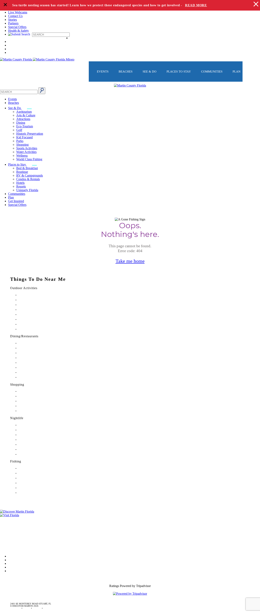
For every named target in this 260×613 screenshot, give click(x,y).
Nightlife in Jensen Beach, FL (32, 445)
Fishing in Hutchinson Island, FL (33, 478)
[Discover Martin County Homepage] (130, 85)
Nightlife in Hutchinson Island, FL (34, 435)
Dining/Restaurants (24, 336)
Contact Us (15, 16)
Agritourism (24, 111)
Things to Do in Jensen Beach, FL (34, 315)
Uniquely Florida (27, 190)
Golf (19, 130)
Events (102, 71)
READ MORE (196, 5)
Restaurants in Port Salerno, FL (32, 377)
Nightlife (16, 418)
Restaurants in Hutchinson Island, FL (35, 358)
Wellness (22, 155)
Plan (236, 71)
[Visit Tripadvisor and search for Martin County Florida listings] (130, 593)
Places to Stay (179, 71)
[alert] (130, 5)
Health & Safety (18, 30)
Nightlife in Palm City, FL (30, 449)
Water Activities (26, 152)
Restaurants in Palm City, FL (31, 372)
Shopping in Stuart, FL (29, 391)
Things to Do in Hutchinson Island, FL (36, 305)
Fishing (15, 461)
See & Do (149, 71)
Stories (12, 19)
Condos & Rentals (28, 179)
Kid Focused (24, 137)
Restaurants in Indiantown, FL (32, 363)
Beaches (125, 71)
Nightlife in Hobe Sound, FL (31, 430)
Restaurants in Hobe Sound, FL (33, 353)
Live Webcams (17, 12)
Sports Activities (26, 148)
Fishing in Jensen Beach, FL (31, 488)
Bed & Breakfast (27, 168)
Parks (19, 141)
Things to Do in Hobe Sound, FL (33, 300)
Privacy (5, 536)
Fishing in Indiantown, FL (30, 483)
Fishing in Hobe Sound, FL (31, 473)
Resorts (21, 186)
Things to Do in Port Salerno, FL (33, 324)
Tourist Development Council (19, 519)
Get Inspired (16, 201)
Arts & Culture (25, 115)
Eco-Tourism (24, 126)
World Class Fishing (29, 159)
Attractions (23, 119)
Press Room (7, 530)
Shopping (22, 144)
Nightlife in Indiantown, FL (31, 440)
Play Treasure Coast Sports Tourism (35, 329)
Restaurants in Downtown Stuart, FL (35, 348)
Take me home (130, 261)
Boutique (22, 172)
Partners (13, 23)
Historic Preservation (29, 133)
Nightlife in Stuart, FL (28, 425)
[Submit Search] (41, 90)
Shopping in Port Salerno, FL (32, 411)
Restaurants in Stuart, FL (29, 343)
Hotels (20, 182)
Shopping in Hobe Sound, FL (32, 396)
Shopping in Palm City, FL (30, 406)
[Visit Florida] (130, 515)
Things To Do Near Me (38, 279)
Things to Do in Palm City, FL (32, 319)
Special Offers (17, 27)
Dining (20, 122)
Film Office (7, 524)
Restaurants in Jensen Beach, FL (33, 368)
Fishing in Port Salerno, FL (31, 493)
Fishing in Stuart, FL (28, 468)
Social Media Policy (13, 541)
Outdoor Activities (23, 288)
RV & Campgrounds (29, 175)
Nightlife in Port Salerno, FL (31, 454)
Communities (211, 71)
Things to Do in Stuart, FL (30, 295)
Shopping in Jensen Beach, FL (32, 401)
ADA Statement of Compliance (20, 547)
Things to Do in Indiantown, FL (33, 310)
